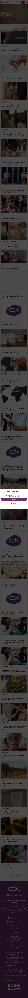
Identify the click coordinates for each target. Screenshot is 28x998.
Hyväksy (14, 499)
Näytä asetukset (14, 503)
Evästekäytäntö (14, 505)
